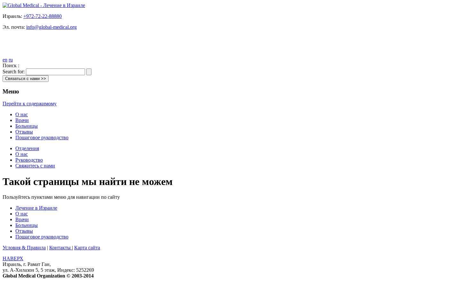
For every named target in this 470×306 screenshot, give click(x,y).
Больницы (26, 126)
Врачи (22, 120)
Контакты (60, 247)
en (5, 59)
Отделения (27, 148)
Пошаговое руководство (41, 137)
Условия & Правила (24, 247)
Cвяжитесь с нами (35, 165)
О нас (21, 114)
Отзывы (24, 131)
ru (11, 59)
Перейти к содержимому (30, 103)
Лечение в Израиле (36, 208)
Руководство (29, 160)
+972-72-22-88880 (42, 16)
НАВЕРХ (13, 258)
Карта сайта (87, 247)
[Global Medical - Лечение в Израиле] (44, 5)
